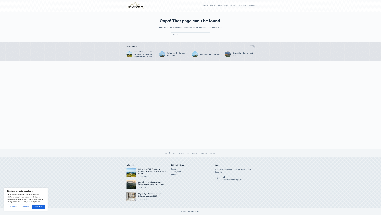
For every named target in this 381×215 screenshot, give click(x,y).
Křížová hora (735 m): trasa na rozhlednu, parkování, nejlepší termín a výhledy (144, 54)
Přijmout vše (39, 207)
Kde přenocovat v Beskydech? (211, 54)
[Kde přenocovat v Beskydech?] (195, 54)
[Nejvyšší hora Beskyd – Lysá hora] (228, 54)
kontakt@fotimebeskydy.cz (232, 180)
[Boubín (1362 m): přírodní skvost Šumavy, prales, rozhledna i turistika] (131, 184)
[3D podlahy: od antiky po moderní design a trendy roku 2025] (131, 196)
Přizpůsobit (12, 207)
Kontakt (251, 6)
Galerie (232, 6)
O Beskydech (242, 6)
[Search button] (208, 34)
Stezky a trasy (222, 6)
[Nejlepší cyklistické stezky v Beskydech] (162, 54)
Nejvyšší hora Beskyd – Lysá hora (243, 54)
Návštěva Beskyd (209, 6)
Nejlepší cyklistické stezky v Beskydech (177, 54)
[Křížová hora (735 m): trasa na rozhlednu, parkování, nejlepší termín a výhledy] (129, 54)
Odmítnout (25, 207)
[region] (26, 199)
